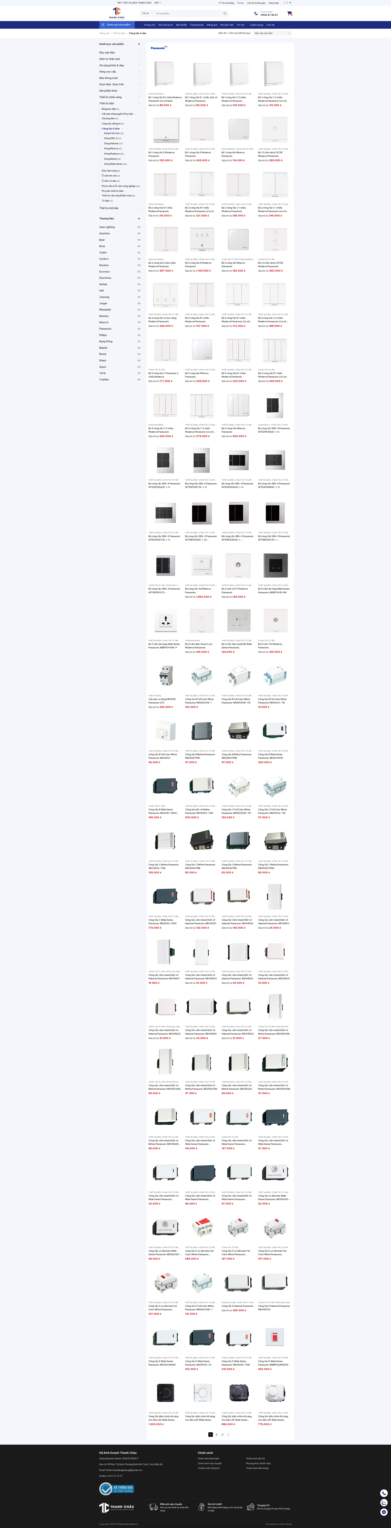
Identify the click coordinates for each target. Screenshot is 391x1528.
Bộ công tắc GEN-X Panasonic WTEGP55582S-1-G (274, 485)
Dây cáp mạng (109, 170)
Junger (103, 303)
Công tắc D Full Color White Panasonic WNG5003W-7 (199, 1308)
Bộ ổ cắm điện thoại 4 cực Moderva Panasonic (198, 646)
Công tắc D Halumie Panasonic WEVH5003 (274, 1308)
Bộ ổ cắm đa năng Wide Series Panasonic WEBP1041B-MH (274, 590)
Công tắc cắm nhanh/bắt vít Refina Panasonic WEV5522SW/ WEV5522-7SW (238, 1087)
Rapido (103, 347)
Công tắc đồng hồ (111, 123)
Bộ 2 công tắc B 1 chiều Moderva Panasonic (160, 209)
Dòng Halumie (111, 143)
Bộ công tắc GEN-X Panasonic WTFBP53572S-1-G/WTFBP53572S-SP (274, 538)
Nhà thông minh (108, 78)
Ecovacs (104, 271)
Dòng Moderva (111, 153)
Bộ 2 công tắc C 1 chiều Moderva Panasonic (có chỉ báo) (272, 209)
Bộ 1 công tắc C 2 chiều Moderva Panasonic (234, 99)
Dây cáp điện (107, 52)
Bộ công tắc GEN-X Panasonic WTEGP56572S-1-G (164, 538)
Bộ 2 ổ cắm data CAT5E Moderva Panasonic (270, 265)
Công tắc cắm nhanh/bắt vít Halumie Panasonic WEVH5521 (237, 977)
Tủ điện (106, 200)
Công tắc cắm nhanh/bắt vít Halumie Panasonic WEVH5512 (201, 977)
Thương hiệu (197, 25)
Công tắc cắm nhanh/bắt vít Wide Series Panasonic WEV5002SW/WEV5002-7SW (238, 1197)
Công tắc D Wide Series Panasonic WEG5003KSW (161, 1363)
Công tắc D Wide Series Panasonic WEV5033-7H (198, 1363)
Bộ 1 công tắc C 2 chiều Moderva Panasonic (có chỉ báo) (272, 99)
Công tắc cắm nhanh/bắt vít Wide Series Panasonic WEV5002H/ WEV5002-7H (200, 1197)
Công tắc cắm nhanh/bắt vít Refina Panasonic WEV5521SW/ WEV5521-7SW (201, 1087)
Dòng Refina (110, 159)
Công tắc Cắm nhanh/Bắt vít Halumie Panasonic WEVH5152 (237, 922)
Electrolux (105, 277)
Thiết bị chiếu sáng (110, 97)
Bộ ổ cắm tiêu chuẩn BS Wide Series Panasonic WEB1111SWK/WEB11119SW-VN (238, 646)
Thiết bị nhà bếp (108, 208)
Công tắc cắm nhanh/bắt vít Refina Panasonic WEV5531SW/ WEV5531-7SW (274, 1087)
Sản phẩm (181, 25)
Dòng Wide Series (113, 164)
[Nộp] (225, 13)
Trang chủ (149, 25)
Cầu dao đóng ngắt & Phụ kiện (117, 114)
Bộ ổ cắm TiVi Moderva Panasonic (270, 646)
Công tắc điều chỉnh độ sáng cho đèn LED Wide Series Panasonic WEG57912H (237, 1418)
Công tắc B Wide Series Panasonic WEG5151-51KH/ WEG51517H (162, 811)
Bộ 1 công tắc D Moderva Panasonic (161, 154)
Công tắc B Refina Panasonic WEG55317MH (200, 756)
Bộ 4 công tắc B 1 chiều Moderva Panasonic (234, 375)
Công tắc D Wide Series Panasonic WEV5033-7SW (236, 1363)
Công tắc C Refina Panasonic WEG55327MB (200, 866)
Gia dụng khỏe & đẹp (111, 65)
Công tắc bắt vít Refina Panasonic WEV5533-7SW (199, 811)
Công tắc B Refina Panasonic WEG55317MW (237, 756)
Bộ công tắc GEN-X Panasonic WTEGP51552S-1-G (274, 430)
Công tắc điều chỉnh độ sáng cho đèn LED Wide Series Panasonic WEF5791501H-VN (163, 1418)
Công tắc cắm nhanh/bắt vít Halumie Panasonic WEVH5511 (273, 922)
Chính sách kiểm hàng (257, 1468)
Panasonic (105, 328)
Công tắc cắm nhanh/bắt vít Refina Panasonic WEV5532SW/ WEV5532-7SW (164, 1142)
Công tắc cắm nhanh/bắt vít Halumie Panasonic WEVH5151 (200, 922)
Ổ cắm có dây (109, 181)
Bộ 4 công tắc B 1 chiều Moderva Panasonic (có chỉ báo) (272, 375)
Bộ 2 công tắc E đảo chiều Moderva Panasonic (162, 265)
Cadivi (103, 252)
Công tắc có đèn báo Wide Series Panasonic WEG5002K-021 (164, 1253)
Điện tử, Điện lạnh (109, 58)
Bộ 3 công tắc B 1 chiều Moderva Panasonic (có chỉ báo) (236, 320)
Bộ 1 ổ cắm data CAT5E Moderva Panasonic (270, 154)
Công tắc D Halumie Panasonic (238, 1306)
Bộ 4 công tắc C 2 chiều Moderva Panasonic (160, 430)
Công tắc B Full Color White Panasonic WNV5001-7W (272, 701)
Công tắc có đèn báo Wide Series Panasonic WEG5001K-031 (273, 1197)
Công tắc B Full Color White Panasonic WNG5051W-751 (236, 701)
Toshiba (104, 379)
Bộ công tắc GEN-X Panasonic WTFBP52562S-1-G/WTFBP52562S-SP (238, 538)
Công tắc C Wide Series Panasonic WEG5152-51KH (162, 922)
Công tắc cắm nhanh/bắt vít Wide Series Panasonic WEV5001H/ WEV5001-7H (273, 1142)
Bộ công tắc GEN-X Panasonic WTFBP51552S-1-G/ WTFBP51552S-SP (201, 538)
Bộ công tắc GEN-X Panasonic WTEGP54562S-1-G (238, 485)
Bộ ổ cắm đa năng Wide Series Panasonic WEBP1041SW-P (164, 646)
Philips (103, 335)
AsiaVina (104, 233)
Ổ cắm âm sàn (109, 175)
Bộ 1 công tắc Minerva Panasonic (233, 154)
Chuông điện (108, 118)
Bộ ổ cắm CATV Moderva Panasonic (235, 590)
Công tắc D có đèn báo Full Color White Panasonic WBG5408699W (199, 1253)
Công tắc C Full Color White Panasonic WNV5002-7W (272, 811)
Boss (102, 246)
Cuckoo (104, 258)
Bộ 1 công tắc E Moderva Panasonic (198, 154)
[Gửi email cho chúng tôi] (290, 3)
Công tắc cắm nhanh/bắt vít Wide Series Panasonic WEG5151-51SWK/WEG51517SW (200, 1142)
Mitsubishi (105, 309)
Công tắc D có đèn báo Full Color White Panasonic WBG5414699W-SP (272, 1253)
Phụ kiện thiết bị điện (113, 191)
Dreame (104, 265)
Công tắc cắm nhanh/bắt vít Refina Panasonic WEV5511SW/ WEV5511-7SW (274, 1032)
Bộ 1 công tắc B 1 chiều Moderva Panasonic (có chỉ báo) (165, 99)
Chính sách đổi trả (255, 1458)
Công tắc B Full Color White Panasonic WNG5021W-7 (199, 701)
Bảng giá (212, 25)
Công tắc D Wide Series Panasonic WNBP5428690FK (273, 1363)
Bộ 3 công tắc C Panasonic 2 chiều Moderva (163, 375)
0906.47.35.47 (115, 1476)
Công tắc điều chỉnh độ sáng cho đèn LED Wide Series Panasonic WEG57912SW (273, 1418)
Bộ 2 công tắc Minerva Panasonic (233, 265)
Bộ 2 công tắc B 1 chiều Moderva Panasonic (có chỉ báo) (199, 209)
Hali (101, 290)
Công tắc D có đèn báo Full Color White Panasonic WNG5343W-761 (162, 1308)
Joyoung (104, 296)
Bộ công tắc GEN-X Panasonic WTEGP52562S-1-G (164, 485)
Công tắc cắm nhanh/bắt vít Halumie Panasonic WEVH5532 (238, 1032)
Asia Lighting (107, 227)
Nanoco (104, 322)
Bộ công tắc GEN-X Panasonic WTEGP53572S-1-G (201, 485)
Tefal (102, 373)
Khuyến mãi (227, 25)
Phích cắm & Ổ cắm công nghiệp (118, 186)
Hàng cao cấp (107, 71)
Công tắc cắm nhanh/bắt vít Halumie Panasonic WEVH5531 (201, 1032)
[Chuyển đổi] (139, 52)
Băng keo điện (109, 109)
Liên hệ (270, 25)
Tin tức (240, 3)
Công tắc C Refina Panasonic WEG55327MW (273, 866)
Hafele (103, 284)
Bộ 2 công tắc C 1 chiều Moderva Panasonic (234, 209)
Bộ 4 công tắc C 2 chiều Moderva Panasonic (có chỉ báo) (199, 430)
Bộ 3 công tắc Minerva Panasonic (196, 375)
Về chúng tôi (165, 25)
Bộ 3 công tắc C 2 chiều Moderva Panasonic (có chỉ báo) (272, 320)
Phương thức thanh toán (258, 1463)
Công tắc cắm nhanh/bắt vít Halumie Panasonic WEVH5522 (164, 1032)
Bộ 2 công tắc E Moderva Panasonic (198, 265)
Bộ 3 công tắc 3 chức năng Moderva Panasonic (162, 320)
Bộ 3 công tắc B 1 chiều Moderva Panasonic (197, 320)
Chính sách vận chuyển (210, 1463)
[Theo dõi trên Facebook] (284, 3)
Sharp (102, 360)
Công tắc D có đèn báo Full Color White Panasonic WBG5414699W (236, 1253)
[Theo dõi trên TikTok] (287, 3)
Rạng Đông (105, 341)
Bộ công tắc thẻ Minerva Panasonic (198, 590)
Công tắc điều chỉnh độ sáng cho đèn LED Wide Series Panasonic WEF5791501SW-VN (201, 1418)
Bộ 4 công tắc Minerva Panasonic (233, 430)
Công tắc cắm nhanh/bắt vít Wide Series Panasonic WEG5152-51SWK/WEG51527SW (237, 1142)
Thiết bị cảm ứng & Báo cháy (117, 195)
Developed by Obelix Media (279, 1524)
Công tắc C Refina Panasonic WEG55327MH (237, 866)
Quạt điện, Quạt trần (111, 84)
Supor (102, 366)
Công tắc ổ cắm (111, 128)
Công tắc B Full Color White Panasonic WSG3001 (162, 756)
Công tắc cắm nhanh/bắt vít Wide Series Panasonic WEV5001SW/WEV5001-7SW (164, 1197)
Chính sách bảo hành (208, 1458)
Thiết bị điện (119, 33)
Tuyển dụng (256, 25)
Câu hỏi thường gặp (256, 3)
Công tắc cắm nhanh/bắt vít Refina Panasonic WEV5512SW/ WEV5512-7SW (164, 1087)
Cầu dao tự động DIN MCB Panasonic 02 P (161, 701)
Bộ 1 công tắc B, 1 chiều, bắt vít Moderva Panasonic (201, 99)
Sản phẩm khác (108, 90)
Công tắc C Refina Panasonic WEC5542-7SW (163, 866)
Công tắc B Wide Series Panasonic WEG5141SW (270, 756)
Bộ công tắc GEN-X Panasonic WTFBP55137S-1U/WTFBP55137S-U (164, 590)
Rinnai (102, 354)
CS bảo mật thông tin (209, 1468)
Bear (102, 239)
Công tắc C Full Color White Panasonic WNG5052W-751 (236, 811)
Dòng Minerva (111, 148)
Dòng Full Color (112, 133)
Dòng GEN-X (110, 138)
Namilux (104, 316)
